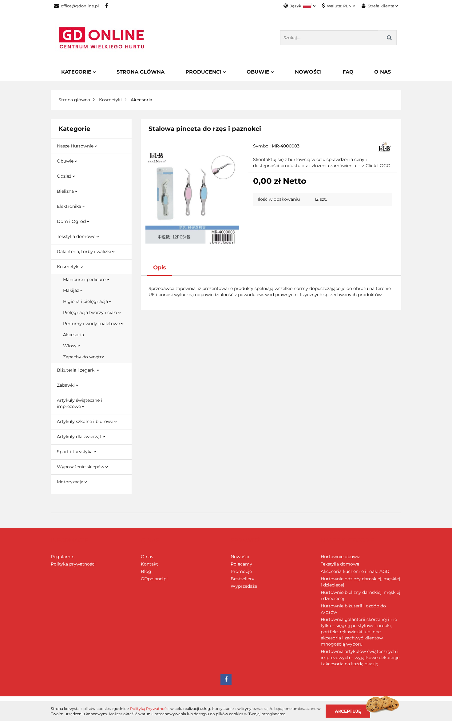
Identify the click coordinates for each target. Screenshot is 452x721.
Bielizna (66, 191)
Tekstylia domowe (77, 236)
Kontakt (149, 564)
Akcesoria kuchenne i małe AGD (355, 571)
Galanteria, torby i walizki (84, 251)
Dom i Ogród (72, 221)
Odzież (65, 176)
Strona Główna (141, 72)
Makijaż (71, 290)
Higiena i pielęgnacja (86, 301)
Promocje (241, 571)
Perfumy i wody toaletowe (92, 323)
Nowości (308, 72)
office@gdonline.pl (80, 5)
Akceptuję (348, 711)
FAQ (348, 72)
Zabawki (66, 385)
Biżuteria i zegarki (77, 370)
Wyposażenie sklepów (81, 466)
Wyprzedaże (244, 586)
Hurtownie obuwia (340, 556)
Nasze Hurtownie (76, 146)
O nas (147, 556)
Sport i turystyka (75, 451)
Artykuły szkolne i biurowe (85, 421)
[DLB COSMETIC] (384, 146)
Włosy (70, 345)
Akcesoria (73, 334)
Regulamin (62, 556)
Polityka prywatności (73, 564)
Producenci (204, 72)
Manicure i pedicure (85, 279)
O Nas (382, 72)
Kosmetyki (69, 266)
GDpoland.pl (154, 579)
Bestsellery (242, 579)
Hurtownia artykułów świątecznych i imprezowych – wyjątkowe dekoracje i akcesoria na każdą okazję (360, 658)
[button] (70, 540)
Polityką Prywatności (149, 708)
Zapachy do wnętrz (83, 357)
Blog (146, 571)
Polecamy (241, 564)
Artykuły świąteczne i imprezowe (79, 403)
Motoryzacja (71, 482)
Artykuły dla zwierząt (80, 436)
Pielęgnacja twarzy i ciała (90, 312)
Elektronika (69, 206)
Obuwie (259, 72)
